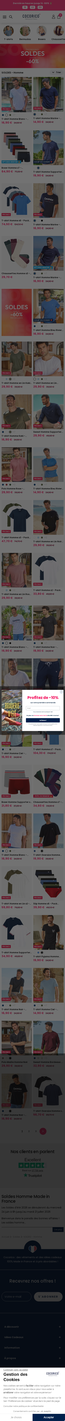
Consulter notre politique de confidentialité (23, 1406)
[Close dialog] (61, 692)
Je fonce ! (43, 720)
